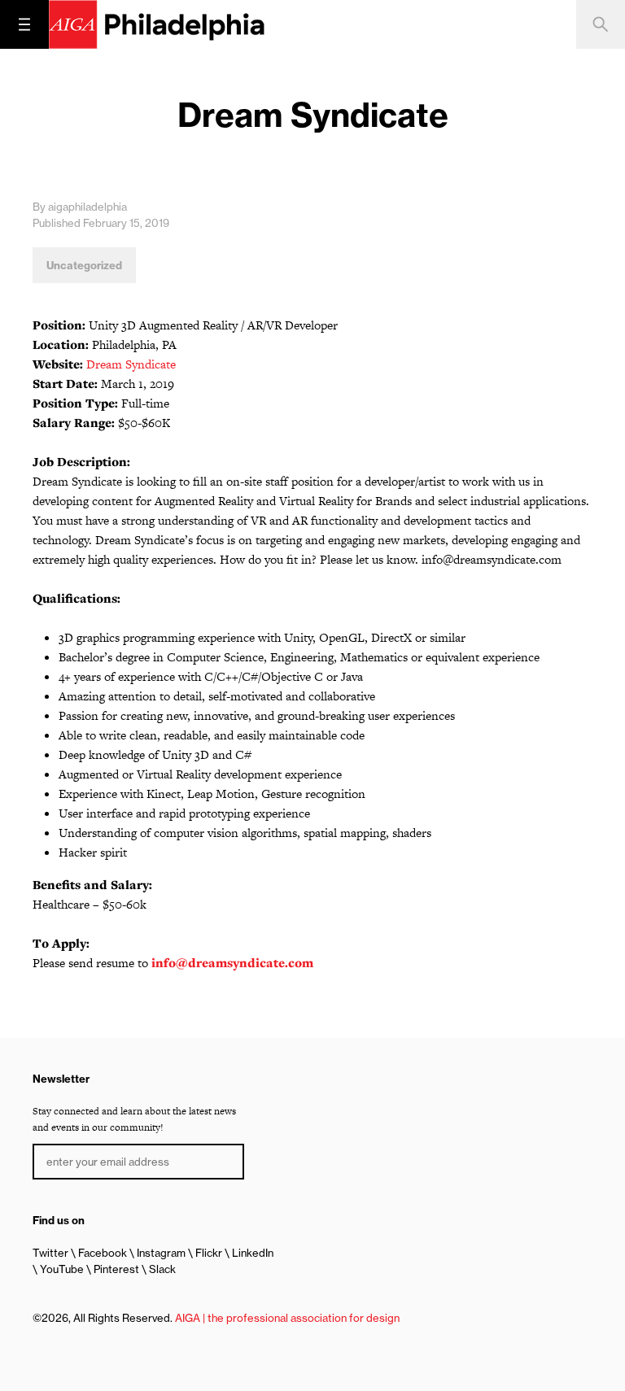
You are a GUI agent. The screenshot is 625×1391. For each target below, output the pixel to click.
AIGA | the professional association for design (287, 1317)
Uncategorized (84, 265)
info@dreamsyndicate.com (232, 962)
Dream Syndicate (131, 364)
